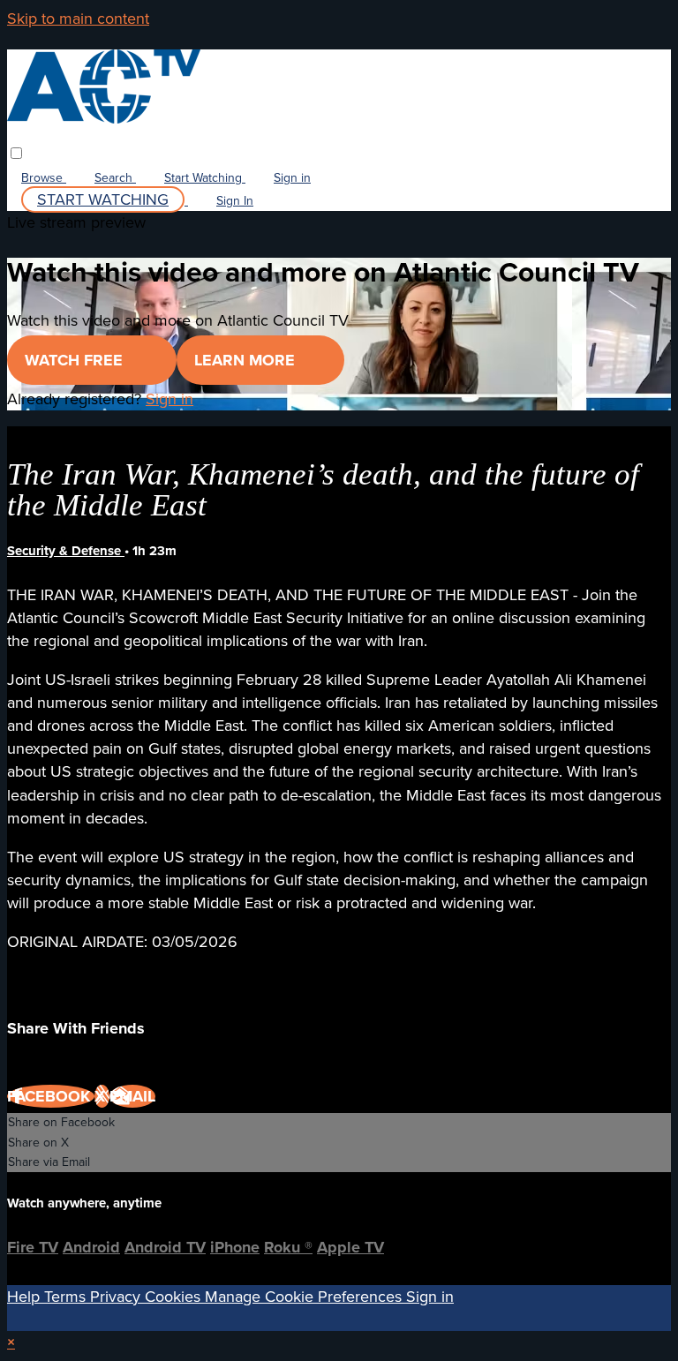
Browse (43, 178)
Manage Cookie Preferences (305, 1296)
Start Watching (204, 178)
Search (115, 178)
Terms (67, 1296)
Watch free (76, 360)
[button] (16, 153)
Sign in (292, 178)
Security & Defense (65, 550)
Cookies (175, 1296)
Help (25, 1296)
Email (132, 1096)
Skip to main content (78, 18)
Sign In (234, 201)
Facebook (50, 1096)
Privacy (117, 1296)
